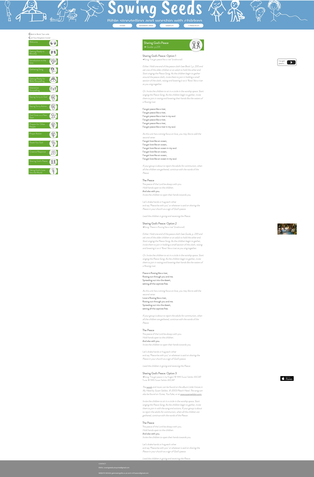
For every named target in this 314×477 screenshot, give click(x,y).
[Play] (291, 62)
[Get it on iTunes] (287, 378)
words (149, 387)
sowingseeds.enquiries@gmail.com (116, 467)
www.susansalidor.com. (191, 394)
